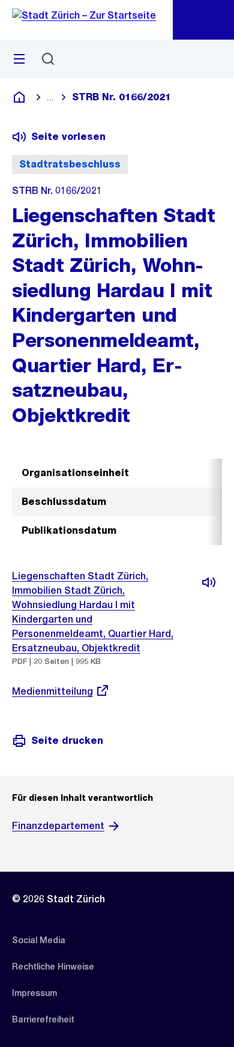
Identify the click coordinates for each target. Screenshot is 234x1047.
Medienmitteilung (52, 691)
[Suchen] (48, 59)
